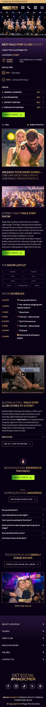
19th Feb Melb (23, 606)
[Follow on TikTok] (24, 686)
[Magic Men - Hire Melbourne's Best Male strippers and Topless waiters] (10, 8)
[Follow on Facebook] (8, 686)
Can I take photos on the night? (15, 515)
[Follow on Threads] (40, 686)
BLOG (29, 700)
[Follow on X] (32, 686)
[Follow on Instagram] (16, 686)
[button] (42, 7)
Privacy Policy (27, 697)
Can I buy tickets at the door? (14, 538)
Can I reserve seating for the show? (17, 520)
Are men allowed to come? (13, 533)
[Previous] (3, 590)
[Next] (42, 590)
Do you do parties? (10, 510)
